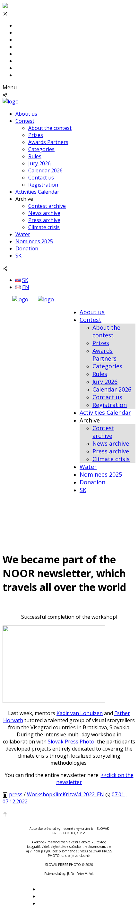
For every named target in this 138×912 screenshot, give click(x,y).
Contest (24, 120)
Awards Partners (48, 142)
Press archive (44, 220)
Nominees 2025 (34, 241)
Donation (26, 248)
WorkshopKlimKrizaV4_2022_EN (65, 794)
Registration (43, 184)
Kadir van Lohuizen (79, 713)
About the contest (50, 127)
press (15, 794)
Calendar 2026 (45, 170)
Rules (34, 156)
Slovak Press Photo (71, 741)
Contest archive (47, 205)
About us (26, 113)
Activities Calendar (37, 191)
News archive (44, 213)
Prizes (35, 135)
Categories (41, 149)
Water (22, 234)
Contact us (41, 177)
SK (18, 255)
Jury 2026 (39, 163)
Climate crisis (44, 227)
